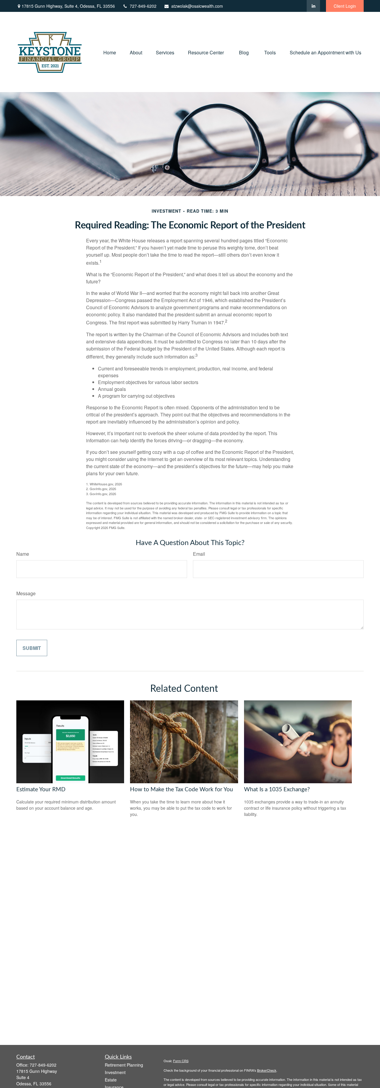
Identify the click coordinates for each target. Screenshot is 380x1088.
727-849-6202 (143, 6)
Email (199, 553)
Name (22, 553)
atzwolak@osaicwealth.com (197, 6)
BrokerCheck (266, 1070)
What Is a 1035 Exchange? (277, 789)
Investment (115, 1072)
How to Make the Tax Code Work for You (181, 789)
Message (26, 593)
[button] (109, 52)
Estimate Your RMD (40, 789)
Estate (111, 1080)
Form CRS (181, 1060)
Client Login (345, 6)
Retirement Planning (124, 1065)
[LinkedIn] (313, 6)
